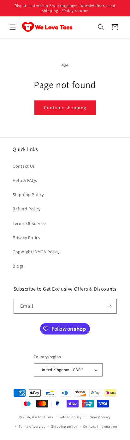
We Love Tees (42, 416)
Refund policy (70, 417)
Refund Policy (27, 209)
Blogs (18, 266)
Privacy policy (99, 417)
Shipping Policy (28, 194)
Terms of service (32, 426)
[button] (13, 27)
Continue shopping (65, 108)
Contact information (100, 426)
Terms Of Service (29, 223)
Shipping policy (64, 426)
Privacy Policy (26, 237)
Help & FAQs (25, 180)
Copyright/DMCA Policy (36, 252)
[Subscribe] (109, 306)
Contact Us (24, 166)
